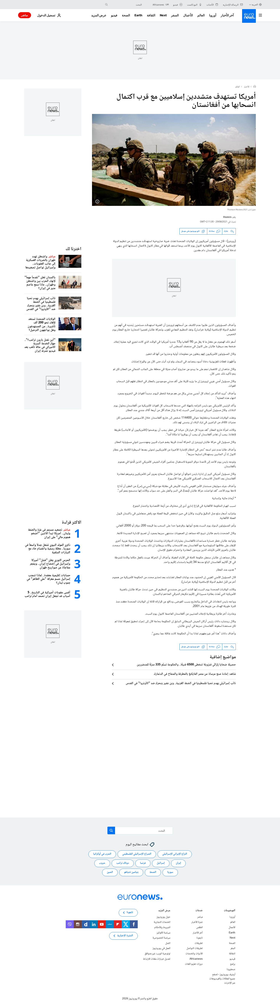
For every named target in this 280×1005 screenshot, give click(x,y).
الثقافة (151, 15)
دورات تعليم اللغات (194, 964)
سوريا (170, 872)
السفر (175, 15)
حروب (102, 863)
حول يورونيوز (163, 917)
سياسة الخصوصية (161, 938)
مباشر (24, 15)
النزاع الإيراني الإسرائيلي (174, 854)
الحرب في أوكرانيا (102, 854)
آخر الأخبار (227, 15)
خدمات (199, 911)
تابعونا (199, 938)
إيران (178, 863)
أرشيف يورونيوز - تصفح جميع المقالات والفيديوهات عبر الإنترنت (222, 978)
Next (163, 15)
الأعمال (188, 15)
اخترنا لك (73, 249)
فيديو (114, 15)
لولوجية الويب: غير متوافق (157, 953)
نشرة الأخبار (197, 922)
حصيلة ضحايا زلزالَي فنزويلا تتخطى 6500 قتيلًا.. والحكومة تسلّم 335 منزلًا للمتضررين (186, 665)
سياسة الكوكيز (163, 932)
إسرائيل (161, 863)
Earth (138, 15)
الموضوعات (229, 911)
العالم (201, 15)
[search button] (106, 5)
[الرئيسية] (255, 86)
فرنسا (143, 863)
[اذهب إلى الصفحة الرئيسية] (249, 16)
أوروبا (212, 15)
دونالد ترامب (122, 863)
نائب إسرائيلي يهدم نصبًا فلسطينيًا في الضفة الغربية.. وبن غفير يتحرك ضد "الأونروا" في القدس (181, 683)
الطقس (199, 927)
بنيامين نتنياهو (131, 872)
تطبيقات (199, 943)
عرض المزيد (164, 911)
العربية (255, 4)
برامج (232, 964)
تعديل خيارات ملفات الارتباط (156, 959)
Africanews (196, 959)
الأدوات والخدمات (194, 953)
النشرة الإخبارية (125, 935)
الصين (110, 872)
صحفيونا (231, 969)
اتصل (167, 943)
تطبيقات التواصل (194, 948)
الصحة (126, 15)
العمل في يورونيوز (161, 948)
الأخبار (246, 86)
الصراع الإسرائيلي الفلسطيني (136, 854)
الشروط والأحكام (162, 927)
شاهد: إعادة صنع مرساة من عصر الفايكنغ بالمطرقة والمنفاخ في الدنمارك (195, 674)
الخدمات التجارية (162, 922)
